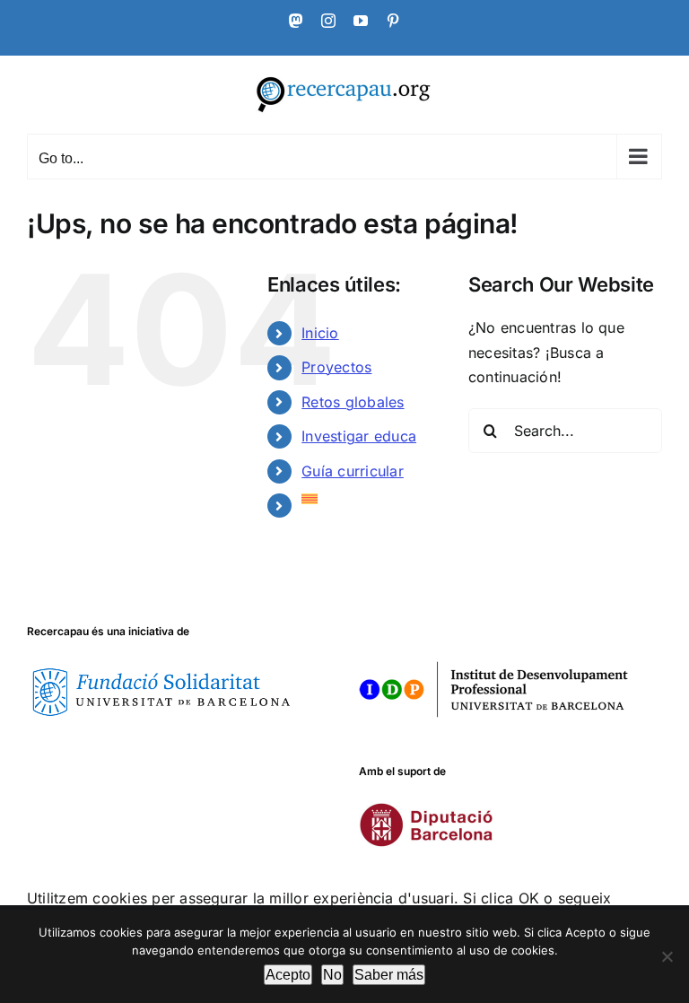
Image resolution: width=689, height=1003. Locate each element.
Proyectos (336, 367)
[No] (667, 956)
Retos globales (352, 402)
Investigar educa (358, 436)
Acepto (288, 974)
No (332, 974)
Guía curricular (352, 471)
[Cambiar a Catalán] (371, 498)
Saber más (388, 974)
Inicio (319, 333)
